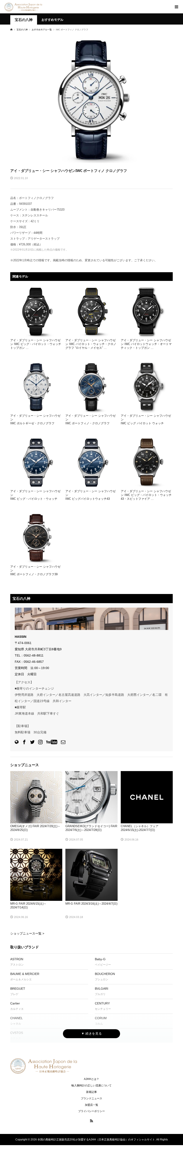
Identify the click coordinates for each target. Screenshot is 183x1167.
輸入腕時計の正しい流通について (91, 1085)
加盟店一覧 (91, 1104)
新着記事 (91, 1092)
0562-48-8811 (34, 655)
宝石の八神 (24, 20)
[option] (91, 99)
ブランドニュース (91, 1098)
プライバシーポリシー (91, 1111)
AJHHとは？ (91, 1079)
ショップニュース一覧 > (27, 933)
